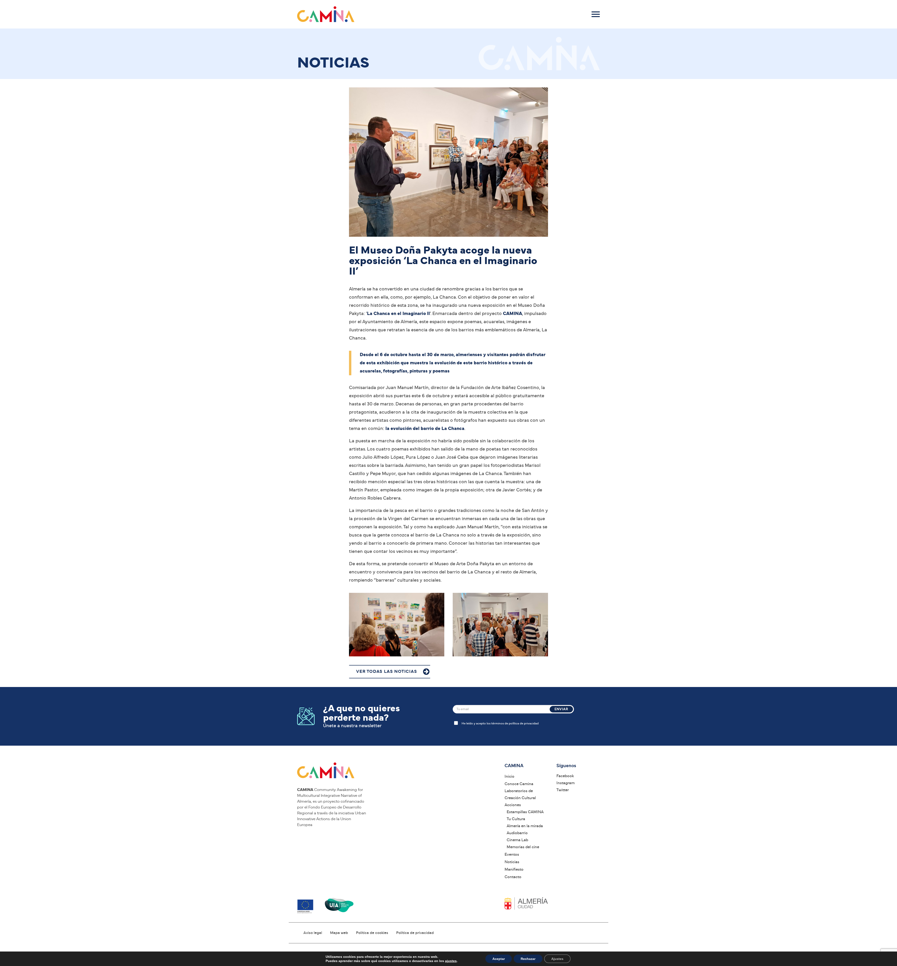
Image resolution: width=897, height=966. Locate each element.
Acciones (513, 805)
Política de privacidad (415, 933)
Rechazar (528, 959)
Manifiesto (514, 869)
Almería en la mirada (525, 826)
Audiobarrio (517, 833)
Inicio (509, 776)
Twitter (562, 790)
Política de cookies (372, 933)
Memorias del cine (523, 847)
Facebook (565, 776)
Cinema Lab (517, 840)
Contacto (513, 877)
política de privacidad (524, 723)
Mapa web (339, 933)
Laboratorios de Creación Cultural (520, 794)
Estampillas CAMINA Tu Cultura (525, 815)
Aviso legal (312, 933)
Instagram (565, 783)
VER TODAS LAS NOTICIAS (386, 671)
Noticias (512, 862)
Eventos (512, 854)
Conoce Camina (519, 784)
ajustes (451, 961)
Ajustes (557, 959)
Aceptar (498, 959)
